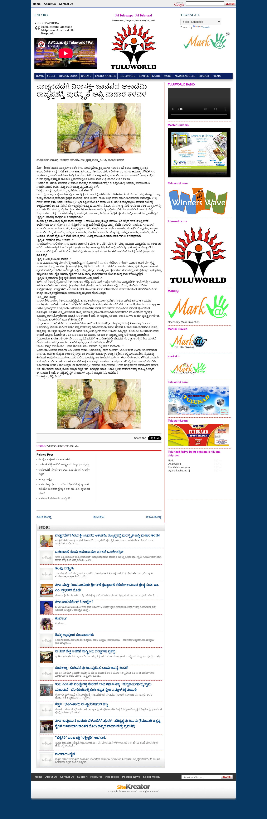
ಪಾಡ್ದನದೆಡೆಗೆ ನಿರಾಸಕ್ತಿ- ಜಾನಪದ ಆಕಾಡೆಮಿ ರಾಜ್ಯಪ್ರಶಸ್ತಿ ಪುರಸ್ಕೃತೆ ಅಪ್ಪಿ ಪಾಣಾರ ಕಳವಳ (107, 535)
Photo (217, 75)
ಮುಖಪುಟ (98, 517)
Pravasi (204, 75)
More (167, 75)
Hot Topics (112, 776)
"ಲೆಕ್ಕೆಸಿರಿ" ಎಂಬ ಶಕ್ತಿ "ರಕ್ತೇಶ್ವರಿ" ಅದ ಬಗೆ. (80, 737)
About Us (50, 3)
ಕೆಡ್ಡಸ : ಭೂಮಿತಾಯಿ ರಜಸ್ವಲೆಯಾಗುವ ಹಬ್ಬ (81, 704)
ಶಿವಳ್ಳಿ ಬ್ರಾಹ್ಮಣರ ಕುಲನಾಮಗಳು (55, 459)
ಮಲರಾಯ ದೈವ (65, 754)
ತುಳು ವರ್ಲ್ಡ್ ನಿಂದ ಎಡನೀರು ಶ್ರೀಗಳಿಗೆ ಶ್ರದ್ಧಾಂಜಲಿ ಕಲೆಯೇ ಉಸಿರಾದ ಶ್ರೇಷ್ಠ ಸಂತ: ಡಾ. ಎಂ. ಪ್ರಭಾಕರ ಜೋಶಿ (64, 489)
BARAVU (86, 75)
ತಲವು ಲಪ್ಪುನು (46, 479)
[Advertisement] (130, 479)
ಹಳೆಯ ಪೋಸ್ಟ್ (153, 517)
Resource (96, 776)
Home (36, 3)
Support (82, 776)
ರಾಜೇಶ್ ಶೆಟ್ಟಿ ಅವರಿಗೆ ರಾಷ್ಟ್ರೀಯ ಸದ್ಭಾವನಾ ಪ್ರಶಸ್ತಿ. (64, 464)
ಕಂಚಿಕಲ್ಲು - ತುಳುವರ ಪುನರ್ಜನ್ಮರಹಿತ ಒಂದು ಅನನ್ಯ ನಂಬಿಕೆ (91, 668)
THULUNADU (127, 75)
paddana (51, 446)
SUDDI (51, 75)
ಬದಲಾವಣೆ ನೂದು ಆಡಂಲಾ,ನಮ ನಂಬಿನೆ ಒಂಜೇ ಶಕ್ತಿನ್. (89, 552)
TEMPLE (144, 75)
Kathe (156, 75)
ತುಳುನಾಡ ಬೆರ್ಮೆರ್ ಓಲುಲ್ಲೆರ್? (54, 498)
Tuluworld (132, 791)
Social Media (151, 776)
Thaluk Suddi (68, 75)
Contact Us (66, 3)
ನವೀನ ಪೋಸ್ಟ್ (44, 517)
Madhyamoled (185, 75)
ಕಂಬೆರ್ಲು (61, 618)
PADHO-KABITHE (105, 75)
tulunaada (72, 446)
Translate (205, 27)
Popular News (131, 776)
